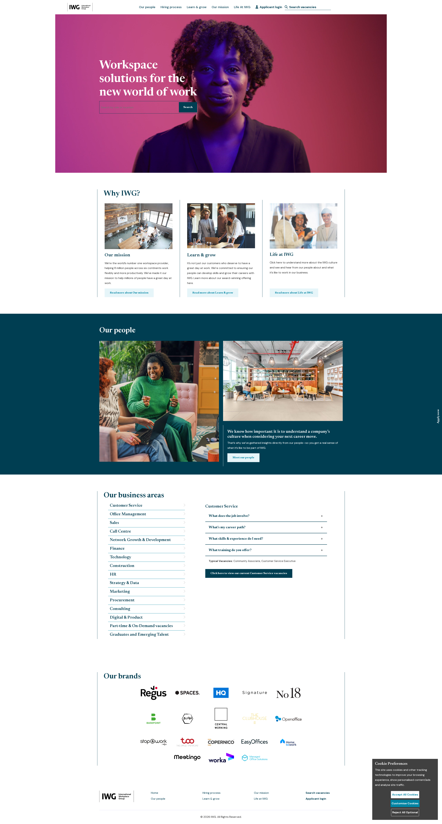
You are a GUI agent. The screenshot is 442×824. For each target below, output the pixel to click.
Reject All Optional (405, 812)
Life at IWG (261, 799)
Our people (147, 7)
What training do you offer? (230, 550)
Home (154, 793)
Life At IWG (242, 7)
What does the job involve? (229, 516)
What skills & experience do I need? (236, 539)
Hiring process (171, 7)
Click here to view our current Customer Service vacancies (248, 573)
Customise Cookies (405, 803)
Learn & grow (196, 7)
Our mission (220, 7)
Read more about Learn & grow (212, 292)
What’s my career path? (227, 527)
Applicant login (271, 7)
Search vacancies (318, 793)
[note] (146, 505)
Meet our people (243, 457)
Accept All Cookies (405, 794)
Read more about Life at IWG (294, 292)
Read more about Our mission (129, 292)
